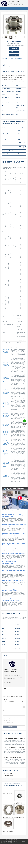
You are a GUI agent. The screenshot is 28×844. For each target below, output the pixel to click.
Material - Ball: (6, 153)
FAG (3, 635)
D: (2, 110)
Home (2, 11)
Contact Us (8, 839)
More (13, 779)
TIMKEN (4, 638)
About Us (3, 839)
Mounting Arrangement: (8, 91)
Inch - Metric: (5, 97)
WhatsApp (14, 52)
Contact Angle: (6, 103)
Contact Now (14, 48)
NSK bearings (11, 11)
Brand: (3, 94)
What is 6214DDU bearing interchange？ (14, 45)
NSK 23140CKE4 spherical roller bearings (5, 352)
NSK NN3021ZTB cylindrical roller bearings (5, 404)
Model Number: (6, 88)
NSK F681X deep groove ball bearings (5, 415)
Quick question (7, 704)
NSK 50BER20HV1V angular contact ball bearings (5, 442)
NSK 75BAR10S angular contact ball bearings (5, 452)
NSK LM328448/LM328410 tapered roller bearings (5, 365)
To (4, 694)
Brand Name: (5, 85)
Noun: (3, 100)
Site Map (14, 839)
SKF (3, 628)
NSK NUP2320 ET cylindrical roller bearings (5, 379)
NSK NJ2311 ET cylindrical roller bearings (5, 433)
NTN (3, 631)
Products (6, 11)
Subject (5, 699)
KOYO (3, 641)
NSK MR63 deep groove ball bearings (5, 424)
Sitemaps (18, 839)
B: (2, 106)
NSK (3, 625)
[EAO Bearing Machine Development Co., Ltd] (4, 3)
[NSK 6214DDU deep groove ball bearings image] (14, 25)
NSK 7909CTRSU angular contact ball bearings (5, 464)
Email (4, 688)
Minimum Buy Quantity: (8, 114)
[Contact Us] (24, 422)
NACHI (4, 645)
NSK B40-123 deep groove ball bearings (5, 477)
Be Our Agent (14, 55)
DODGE (4, 648)
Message (5, 714)
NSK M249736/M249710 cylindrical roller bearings (5, 391)
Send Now (10, 727)
